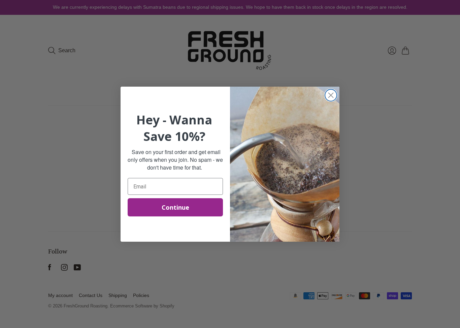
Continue (175, 207)
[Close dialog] (331, 95)
